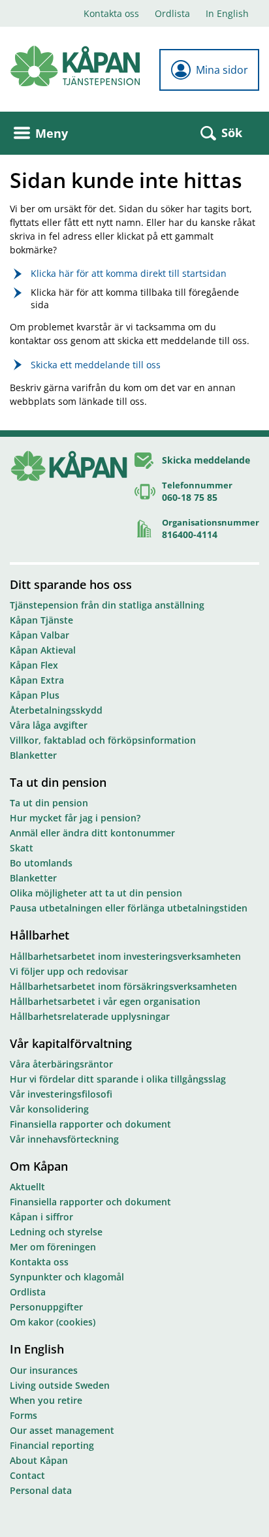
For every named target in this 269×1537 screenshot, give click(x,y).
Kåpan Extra (37, 680)
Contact (27, 1475)
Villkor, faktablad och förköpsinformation (103, 740)
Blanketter (33, 755)
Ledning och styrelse (56, 1232)
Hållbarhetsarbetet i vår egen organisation (105, 1001)
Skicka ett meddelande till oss (96, 364)
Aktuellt (27, 1186)
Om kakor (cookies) (52, 1322)
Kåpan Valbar (39, 635)
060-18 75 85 (189, 497)
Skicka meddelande (206, 460)
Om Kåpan (39, 1166)
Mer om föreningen (53, 1247)
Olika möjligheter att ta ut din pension (96, 893)
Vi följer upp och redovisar (69, 971)
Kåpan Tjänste (41, 620)
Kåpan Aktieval (43, 650)
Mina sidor (222, 70)
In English (227, 13)
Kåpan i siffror (41, 1217)
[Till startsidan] (75, 66)
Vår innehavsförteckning (64, 1139)
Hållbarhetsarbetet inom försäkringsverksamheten (123, 986)
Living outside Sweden (60, 1385)
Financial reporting (52, 1445)
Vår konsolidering (49, 1109)
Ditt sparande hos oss (71, 584)
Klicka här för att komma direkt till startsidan (129, 273)
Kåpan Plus (34, 695)
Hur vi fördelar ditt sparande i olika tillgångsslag (118, 1079)
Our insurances (44, 1370)
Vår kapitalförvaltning (71, 1043)
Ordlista (172, 13)
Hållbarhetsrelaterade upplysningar (90, 1016)
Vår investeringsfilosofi (61, 1094)
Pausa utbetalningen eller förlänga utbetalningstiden (128, 908)
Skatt (21, 848)
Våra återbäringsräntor (61, 1064)
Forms (23, 1415)
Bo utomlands (41, 863)
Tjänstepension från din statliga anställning (107, 605)
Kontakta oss (111, 13)
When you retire (46, 1400)
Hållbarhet (39, 935)
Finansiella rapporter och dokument (90, 1124)
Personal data (41, 1490)
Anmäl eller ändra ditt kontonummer (92, 833)
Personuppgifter (46, 1307)
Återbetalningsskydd (56, 710)
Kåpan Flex (34, 665)
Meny (51, 133)
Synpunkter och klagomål (67, 1277)
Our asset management (62, 1430)
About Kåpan (39, 1460)
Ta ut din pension (58, 782)
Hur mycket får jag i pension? (75, 818)
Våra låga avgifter (48, 725)
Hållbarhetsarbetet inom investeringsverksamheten (125, 956)
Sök (231, 132)
